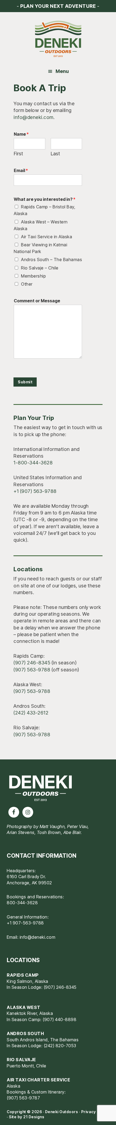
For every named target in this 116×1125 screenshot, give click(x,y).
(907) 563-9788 (31, 669)
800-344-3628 (22, 902)
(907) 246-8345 (31, 662)
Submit (25, 382)
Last (55, 153)
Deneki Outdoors (58, 39)
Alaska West (23, 1007)
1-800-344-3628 (33, 462)
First (18, 153)
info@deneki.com (33, 117)
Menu (62, 71)
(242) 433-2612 (30, 713)
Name (21, 134)
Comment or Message (37, 300)
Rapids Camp (23, 975)
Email (21, 170)
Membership (33, 276)
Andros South (25, 1033)
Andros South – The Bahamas (51, 259)
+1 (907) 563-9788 (35, 491)
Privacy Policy (94, 1111)
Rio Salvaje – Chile (40, 268)
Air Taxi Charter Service (38, 1079)
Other (27, 284)
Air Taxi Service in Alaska (46, 236)
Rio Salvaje (21, 1059)
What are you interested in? (44, 199)
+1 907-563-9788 (25, 923)
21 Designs (33, 1117)
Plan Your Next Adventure (58, 6)
